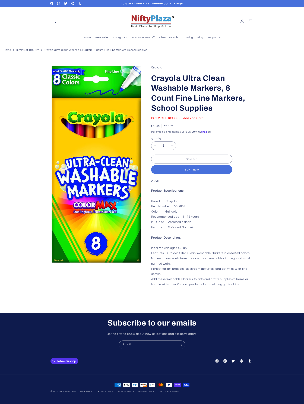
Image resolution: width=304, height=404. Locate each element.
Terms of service (125, 392)
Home (7, 50)
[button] (54, 21)
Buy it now (192, 169)
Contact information (168, 392)
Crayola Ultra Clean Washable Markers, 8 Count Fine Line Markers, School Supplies (95, 50)
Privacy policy (105, 392)
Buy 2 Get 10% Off (27, 50)
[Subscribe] (181, 344)
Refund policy (87, 392)
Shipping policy (146, 392)
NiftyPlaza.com (67, 391)
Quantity (156, 138)
